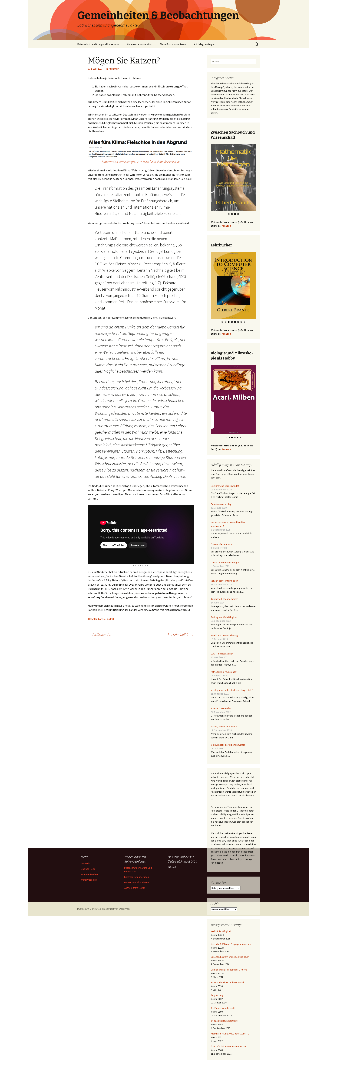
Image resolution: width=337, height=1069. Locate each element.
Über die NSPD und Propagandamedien (231, 940)
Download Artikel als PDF (101, 618)
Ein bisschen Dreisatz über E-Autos (229, 966)
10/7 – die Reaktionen (222, 650)
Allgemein (114, 68)
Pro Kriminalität (181, 634)
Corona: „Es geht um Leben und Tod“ (230, 953)
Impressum (83, 908)
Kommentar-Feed (90, 874)
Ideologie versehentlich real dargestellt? (232, 686)
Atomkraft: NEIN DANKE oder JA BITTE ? (230, 1030)
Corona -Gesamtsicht (222, 540)
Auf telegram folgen (204, 44)
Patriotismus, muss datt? (224, 668)
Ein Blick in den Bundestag (224, 632)
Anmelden (86, 863)
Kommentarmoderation (139, 44)
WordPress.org (89, 879)
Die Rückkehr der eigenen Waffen (228, 741)
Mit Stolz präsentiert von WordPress (111, 908)
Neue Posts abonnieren (173, 44)
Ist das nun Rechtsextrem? (224, 1017)
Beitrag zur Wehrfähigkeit (224, 613)
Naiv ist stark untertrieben (224, 577)
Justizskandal (99, 634)
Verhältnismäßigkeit (221, 927)
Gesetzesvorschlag (221, 500)
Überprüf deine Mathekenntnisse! (228, 1043)
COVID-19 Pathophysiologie (225, 559)
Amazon (226, 226)
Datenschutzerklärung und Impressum (98, 44)
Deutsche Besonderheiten (224, 595)
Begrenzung (217, 991)
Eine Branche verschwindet (225, 482)
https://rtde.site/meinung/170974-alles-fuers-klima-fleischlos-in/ (141, 162)
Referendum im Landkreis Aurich (228, 979)
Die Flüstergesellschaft (223, 1004)
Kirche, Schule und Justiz (224, 723)
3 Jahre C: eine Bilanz (222, 705)
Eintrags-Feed (88, 868)
